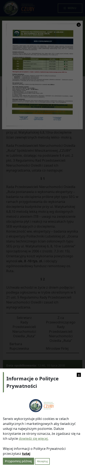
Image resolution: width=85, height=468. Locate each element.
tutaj (26, 453)
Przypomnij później (18, 461)
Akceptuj (42, 461)
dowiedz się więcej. (33, 438)
